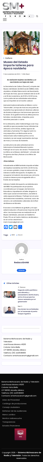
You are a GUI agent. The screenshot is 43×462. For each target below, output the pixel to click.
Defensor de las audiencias (14, 411)
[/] (10, 16)
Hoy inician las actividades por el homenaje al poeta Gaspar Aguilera (28, 311)
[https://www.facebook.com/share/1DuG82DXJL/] (5, 16)
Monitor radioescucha (12, 418)
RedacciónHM (21, 262)
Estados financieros (11, 425)
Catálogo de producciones (14, 403)
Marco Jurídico (8, 414)
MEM (13, 235)
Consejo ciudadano (11, 407)
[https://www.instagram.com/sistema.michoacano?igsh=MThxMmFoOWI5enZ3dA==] (20, 16)
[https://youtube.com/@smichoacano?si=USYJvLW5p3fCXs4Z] (25, 16)
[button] (31, 16)
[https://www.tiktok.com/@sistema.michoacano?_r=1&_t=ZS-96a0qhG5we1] (15, 16)
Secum (20, 235)
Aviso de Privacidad (11, 400)
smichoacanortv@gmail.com (25, 355)
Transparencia (8, 422)
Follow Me (21, 270)
